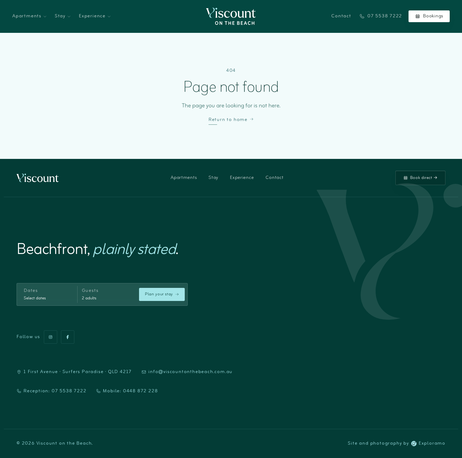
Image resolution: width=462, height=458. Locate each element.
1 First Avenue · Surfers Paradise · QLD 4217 (78, 372)
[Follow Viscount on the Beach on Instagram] (50, 337)
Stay (60, 16)
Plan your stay (159, 294)
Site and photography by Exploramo (396, 443)
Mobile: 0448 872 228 (130, 391)
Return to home (228, 120)
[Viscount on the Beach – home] (231, 16)
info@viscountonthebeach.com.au (190, 372)
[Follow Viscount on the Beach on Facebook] (67, 337)
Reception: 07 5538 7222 (55, 391)
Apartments (26, 16)
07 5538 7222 (384, 16)
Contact (341, 16)
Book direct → (424, 177)
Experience (92, 16)
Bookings (433, 16)
